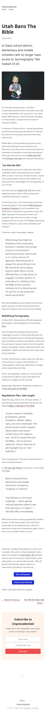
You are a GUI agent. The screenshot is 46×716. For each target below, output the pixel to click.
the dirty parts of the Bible (15, 388)
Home (4, 9)
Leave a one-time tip (23, 582)
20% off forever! (23, 574)
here (4, 326)
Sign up (22, 701)
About (11, 9)
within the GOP (34, 155)
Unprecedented (9, 6)
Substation (27, 708)
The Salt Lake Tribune (13, 468)
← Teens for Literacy (11, 600)
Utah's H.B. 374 (24, 190)
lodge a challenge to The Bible (21, 405)
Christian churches (14, 158)
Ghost (36, 708)
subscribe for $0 (27, 555)
